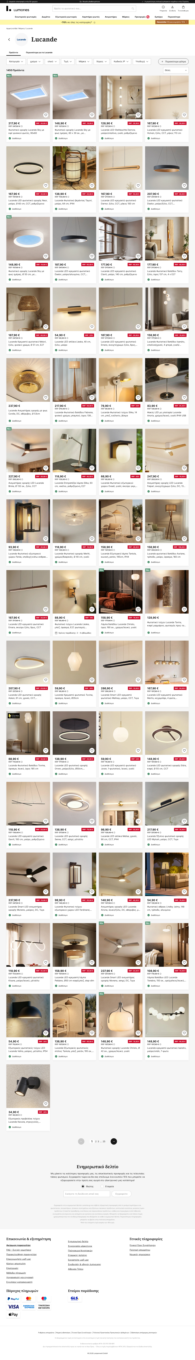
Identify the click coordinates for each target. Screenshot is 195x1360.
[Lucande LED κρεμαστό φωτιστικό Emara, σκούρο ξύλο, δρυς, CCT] (28, 603)
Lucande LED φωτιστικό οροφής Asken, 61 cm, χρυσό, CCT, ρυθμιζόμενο (24, 696)
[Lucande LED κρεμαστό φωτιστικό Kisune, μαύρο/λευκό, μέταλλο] (28, 956)
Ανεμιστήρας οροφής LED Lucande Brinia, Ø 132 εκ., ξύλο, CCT (26, 484)
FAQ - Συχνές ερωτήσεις (18, 1249)
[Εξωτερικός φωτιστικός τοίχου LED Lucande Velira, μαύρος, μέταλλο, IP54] (28, 1027)
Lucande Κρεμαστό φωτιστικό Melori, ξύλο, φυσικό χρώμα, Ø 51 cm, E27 (27, 343)
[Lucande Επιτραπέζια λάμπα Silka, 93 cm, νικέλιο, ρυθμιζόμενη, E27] (74, 462)
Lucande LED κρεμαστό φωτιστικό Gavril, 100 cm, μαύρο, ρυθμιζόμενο (26, 838)
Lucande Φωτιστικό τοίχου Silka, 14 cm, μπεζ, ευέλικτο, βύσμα (119, 414)
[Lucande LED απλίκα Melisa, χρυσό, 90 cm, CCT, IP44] (120, 815)
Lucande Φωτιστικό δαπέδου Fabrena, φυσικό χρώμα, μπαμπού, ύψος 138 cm (74, 414)
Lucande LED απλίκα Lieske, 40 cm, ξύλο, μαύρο (73, 343)
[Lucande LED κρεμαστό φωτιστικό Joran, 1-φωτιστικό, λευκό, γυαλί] (120, 744)
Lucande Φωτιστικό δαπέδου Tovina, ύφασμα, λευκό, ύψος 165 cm (26, 767)
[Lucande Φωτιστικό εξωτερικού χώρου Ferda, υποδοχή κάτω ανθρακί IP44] (28, 532)
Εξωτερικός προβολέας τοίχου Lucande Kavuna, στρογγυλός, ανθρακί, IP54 (24, 1120)
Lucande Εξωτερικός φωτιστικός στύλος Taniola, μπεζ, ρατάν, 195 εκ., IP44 (73, 1049)
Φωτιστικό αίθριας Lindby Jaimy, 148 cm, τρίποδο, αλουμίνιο (165, 908)
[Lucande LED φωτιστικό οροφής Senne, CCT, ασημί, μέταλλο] (74, 815)
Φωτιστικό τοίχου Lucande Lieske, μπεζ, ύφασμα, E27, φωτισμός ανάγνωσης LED (72, 626)
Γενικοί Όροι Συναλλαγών (143, 1245)
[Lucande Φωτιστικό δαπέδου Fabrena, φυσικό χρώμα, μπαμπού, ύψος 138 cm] (74, 391)
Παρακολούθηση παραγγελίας (21, 1254)
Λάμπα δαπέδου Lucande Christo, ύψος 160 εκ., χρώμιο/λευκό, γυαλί (118, 626)
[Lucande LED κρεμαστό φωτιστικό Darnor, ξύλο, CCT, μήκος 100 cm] (120, 179)
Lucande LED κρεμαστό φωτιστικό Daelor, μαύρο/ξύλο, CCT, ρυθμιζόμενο (164, 202)
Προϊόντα (13, 52)
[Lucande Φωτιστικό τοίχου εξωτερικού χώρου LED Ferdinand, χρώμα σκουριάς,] (74, 886)
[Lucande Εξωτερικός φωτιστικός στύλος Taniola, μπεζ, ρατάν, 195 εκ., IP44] (74, 1027)
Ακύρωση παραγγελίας (18, 1245)
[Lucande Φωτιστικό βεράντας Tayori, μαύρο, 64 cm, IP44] (74, 179)
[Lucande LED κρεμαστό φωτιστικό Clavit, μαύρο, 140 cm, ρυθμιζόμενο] (120, 250)
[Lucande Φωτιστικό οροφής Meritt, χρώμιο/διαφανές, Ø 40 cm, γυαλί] (74, 532)
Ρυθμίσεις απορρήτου (46, 1332)
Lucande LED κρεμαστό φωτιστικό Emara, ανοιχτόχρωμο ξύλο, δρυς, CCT (118, 343)
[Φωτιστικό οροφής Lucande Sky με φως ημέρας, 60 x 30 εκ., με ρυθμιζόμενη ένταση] (74, 109)
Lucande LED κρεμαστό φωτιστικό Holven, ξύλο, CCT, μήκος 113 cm (164, 131)
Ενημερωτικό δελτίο (78, 1241)
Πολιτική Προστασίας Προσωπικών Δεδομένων (111, 1332)
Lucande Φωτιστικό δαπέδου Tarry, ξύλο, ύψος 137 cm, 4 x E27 (165, 273)
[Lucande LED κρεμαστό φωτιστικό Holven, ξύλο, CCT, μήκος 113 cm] (167, 109)
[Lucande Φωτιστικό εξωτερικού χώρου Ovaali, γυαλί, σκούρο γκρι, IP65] (120, 462)
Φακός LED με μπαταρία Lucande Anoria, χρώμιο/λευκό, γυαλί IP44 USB (166, 414)
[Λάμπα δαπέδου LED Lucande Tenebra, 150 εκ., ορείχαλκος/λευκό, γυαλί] (167, 956)
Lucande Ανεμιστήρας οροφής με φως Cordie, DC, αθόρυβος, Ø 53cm (27, 412)
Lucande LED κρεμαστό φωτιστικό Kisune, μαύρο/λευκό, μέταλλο (26, 979)
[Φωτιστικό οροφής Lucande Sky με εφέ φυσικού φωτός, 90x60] (28, 109)
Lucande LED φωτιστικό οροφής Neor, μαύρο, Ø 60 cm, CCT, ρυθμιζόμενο (27, 202)
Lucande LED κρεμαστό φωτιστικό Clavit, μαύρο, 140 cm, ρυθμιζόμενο (119, 273)
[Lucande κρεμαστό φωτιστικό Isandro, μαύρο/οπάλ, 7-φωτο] (167, 1027)
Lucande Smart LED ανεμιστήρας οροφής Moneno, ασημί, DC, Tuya (118, 979)
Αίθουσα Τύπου (75, 1269)
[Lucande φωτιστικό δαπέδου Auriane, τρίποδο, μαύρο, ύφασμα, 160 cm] (167, 532)
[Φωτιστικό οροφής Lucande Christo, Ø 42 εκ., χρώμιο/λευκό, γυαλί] (120, 1027)
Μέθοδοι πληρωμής (16, 1272)
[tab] (16, 61)
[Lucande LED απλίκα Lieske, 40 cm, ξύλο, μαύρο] (74, 321)
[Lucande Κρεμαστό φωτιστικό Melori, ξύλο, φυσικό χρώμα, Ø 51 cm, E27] (28, 321)
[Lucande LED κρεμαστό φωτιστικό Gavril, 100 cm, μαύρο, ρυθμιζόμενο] (28, 815)
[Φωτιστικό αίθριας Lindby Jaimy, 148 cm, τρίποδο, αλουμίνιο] (167, 886)
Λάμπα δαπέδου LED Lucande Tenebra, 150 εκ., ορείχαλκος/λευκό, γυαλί (165, 979)
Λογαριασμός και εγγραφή (19, 1277)
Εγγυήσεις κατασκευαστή (19, 1282)
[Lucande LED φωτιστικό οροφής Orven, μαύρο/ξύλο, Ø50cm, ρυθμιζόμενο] (74, 744)
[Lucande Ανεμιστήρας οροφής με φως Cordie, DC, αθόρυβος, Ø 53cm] (28, 391)
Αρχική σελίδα (11, 28)
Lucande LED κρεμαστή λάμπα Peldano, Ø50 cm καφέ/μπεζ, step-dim (74, 979)
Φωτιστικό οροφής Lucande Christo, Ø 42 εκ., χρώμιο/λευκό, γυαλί (120, 1049)
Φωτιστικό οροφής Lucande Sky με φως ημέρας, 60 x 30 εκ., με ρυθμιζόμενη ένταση (72, 131)
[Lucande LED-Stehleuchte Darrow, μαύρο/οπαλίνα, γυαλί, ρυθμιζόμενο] (120, 109)
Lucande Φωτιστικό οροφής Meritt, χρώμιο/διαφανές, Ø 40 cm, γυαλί (72, 555)
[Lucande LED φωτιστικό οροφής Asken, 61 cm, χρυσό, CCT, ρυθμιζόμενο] (28, 674)
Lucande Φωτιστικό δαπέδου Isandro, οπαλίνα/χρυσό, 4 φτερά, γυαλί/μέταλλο (166, 343)
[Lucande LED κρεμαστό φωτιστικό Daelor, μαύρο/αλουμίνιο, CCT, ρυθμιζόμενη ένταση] (74, 250)
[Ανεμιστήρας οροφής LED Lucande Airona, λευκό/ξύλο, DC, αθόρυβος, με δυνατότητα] (120, 886)
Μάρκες (22, 28)
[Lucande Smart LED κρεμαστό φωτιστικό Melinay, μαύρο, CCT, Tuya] (120, 674)
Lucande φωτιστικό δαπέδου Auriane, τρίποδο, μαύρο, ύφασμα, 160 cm (166, 555)
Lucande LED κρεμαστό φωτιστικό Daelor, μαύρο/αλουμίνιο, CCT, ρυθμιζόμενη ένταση (72, 273)
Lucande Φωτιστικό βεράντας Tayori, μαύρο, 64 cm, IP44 (73, 202)
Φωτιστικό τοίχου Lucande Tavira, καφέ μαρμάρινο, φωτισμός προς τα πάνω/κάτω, (165, 624)
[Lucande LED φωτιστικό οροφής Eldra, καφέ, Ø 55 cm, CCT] (167, 744)
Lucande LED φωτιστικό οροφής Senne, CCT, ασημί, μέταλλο (71, 838)
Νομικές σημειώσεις (140, 1254)
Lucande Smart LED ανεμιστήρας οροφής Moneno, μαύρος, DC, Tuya (26, 908)
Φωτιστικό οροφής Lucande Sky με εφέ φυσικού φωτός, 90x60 (26, 131)
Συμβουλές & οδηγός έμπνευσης (84, 1264)
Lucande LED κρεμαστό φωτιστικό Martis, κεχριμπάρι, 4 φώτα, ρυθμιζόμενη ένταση (164, 696)
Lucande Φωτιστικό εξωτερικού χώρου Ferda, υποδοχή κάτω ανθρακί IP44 (27, 555)
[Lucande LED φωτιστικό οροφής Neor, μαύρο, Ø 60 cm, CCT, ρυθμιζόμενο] (28, 179)
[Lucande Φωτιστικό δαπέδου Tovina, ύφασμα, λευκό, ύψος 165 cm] (28, 744)
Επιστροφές (12, 1268)
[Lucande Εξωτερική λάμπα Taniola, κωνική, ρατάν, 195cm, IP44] (120, 532)
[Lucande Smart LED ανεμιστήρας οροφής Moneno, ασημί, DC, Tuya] (120, 956)
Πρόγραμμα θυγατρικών (80, 1250)
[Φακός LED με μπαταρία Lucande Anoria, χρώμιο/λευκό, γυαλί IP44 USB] (167, 391)
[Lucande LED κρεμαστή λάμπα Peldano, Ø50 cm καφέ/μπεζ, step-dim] (74, 956)
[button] (45, 115)
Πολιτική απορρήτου (140, 1249)
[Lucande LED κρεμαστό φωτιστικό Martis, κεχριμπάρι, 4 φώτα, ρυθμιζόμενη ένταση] (167, 674)
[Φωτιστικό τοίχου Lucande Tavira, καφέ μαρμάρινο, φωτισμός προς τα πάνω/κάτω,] (167, 603)
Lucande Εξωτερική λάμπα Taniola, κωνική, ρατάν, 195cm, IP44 (118, 555)
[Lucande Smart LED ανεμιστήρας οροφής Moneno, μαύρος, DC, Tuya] (28, 886)
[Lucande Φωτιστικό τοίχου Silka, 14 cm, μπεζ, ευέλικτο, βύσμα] (120, 391)
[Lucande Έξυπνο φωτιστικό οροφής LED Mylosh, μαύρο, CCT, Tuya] (167, 815)
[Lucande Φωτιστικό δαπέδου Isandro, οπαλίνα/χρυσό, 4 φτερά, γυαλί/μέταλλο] (167, 321)
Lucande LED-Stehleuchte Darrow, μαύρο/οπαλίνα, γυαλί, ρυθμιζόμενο (119, 131)
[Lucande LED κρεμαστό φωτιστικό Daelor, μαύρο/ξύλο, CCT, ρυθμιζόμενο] (167, 179)
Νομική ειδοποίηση (63, 1332)
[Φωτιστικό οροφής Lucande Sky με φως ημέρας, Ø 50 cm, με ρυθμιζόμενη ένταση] (28, 250)
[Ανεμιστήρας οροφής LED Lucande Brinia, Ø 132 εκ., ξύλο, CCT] (28, 462)
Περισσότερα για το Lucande (39, 52)
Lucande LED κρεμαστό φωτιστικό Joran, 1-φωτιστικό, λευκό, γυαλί (118, 767)
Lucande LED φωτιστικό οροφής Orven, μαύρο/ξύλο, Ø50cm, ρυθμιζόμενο (71, 767)
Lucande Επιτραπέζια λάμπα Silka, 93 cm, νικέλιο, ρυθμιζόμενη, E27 (73, 484)
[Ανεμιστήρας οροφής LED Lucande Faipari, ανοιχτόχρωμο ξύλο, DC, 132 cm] (167, 462)
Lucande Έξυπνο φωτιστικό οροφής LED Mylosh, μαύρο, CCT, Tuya (165, 838)
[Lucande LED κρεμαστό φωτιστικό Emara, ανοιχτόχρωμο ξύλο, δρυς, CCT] (120, 321)
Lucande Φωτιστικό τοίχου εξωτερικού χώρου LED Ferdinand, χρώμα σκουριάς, (72, 908)
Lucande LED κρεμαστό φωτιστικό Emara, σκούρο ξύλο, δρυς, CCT (26, 626)
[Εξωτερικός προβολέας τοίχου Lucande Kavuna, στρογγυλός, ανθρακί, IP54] (28, 1097)
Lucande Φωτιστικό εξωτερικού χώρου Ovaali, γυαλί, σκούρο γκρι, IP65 (118, 484)
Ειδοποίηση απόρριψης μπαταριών (144, 1332)
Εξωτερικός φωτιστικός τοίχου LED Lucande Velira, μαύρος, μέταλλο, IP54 (27, 1049)
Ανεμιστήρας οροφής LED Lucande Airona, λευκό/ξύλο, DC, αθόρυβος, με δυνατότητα (120, 908)
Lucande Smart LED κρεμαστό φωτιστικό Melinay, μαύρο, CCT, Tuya (120, 696)
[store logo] (17, 8)
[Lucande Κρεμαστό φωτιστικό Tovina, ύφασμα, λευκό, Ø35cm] (74, 674)
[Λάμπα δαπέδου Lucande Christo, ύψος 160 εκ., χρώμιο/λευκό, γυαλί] (120, 603)
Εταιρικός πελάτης (77, 1255)
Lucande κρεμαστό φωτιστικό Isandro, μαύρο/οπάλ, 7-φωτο (166, 1049)
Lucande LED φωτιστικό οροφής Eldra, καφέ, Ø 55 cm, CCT (167, 767)
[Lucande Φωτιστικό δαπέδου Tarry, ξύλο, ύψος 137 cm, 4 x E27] (167, 250)
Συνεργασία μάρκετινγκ (80, 1246)
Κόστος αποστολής (16, 1263)
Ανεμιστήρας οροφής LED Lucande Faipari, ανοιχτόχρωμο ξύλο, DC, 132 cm (166, 484)
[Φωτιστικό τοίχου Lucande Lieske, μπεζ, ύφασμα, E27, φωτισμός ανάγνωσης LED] (74, 603)
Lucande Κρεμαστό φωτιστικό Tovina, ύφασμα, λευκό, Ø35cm (74, 696)
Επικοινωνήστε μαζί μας (18, 1259)
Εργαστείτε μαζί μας (78, 1259)
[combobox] (94, 8)
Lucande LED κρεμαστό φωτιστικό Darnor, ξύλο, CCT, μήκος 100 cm (118, 202)
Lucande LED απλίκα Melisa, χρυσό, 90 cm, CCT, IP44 (119, 838)
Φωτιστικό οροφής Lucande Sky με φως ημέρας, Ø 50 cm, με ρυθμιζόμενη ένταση (26, 273)
